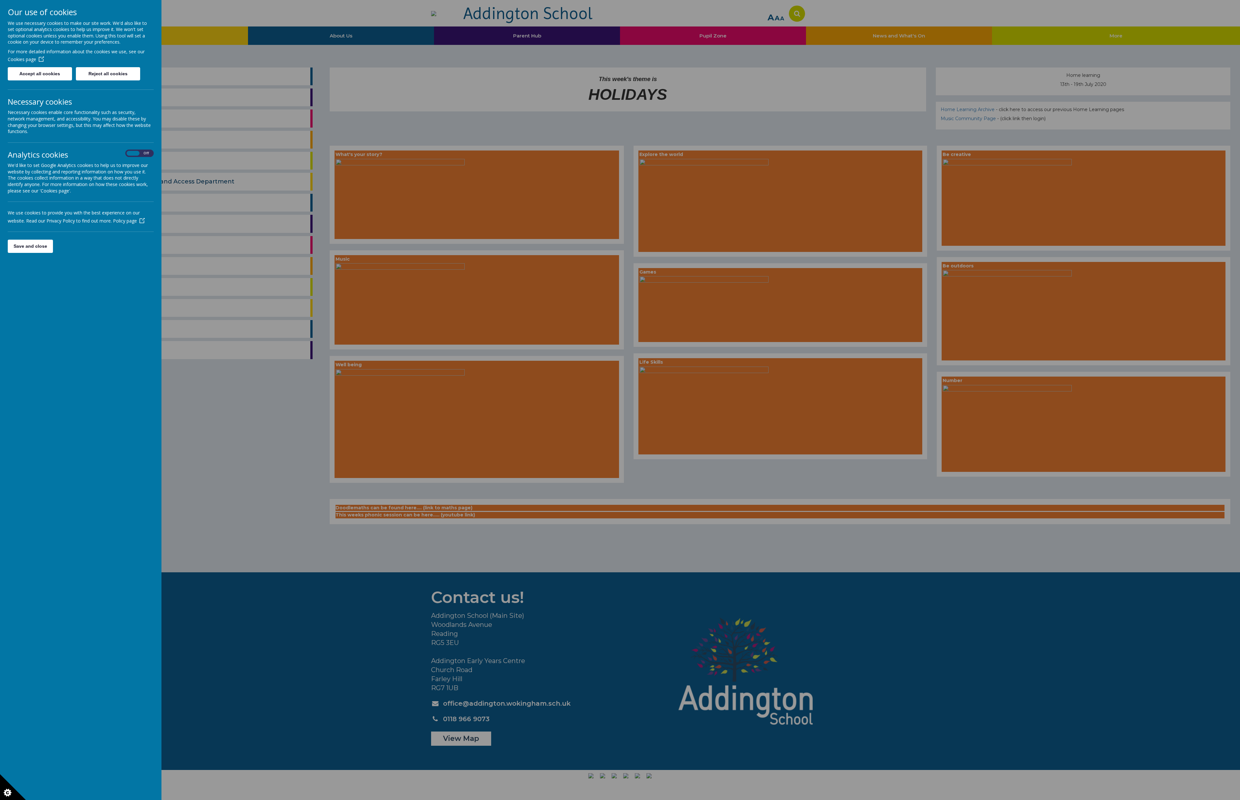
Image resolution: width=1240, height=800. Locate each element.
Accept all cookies (39, 73)
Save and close (30, 246)
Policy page (125, 221)
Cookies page (22, 59)
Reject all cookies (108, 73)
